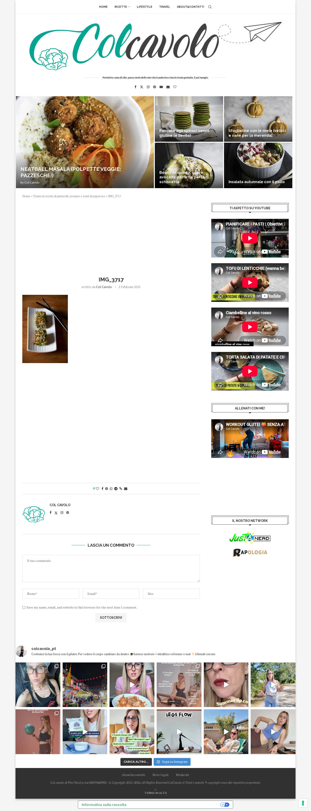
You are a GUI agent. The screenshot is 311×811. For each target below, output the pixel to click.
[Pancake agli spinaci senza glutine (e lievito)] (189, 119)
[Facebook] (135, 86)
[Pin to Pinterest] (106, 488)
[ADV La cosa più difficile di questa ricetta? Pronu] (85, 731)
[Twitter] (141, 86)
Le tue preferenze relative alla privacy (175, 804)
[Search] (210, 6)
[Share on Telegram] (115, 488)
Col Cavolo (32, 182)
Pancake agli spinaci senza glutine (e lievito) (184, 133)
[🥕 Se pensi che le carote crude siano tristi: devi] (132, 684)
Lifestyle (144, 6)
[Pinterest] (154, 86)
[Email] (168, 86)
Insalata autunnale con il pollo (257, 182)
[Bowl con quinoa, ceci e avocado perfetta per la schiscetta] (189, 165)
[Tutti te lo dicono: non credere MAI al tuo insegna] (37, 731)
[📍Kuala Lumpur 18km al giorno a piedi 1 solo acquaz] (85, 684)
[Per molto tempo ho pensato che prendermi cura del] (273, 684)
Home (103, 6)
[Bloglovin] (174, 86)
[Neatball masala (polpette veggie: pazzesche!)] (85, 142)
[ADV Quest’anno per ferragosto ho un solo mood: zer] (132, 731)
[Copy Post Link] (120, 488)
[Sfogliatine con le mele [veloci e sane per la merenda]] (258, 119)
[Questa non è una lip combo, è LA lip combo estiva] (226, 684)
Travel (164, 6)
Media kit (182, 775)
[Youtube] (161, 86)
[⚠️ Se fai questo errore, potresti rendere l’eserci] (273, 731)
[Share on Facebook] (102, 488)
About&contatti (190, 6)
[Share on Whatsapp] (111, 488)
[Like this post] (97, 488)
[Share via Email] (125, 488)
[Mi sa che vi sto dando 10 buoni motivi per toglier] (179, 684)
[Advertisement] (111, 236)
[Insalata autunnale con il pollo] (258, 165)
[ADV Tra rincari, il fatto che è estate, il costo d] (226, 731)
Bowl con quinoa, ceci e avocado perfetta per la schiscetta (182, 177)
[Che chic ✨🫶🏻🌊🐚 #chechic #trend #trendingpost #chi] (37, 684)
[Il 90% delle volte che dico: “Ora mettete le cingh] (179, 731)
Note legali (160, 775)
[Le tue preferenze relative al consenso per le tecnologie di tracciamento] (303, 803)
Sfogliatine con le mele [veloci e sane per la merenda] (257, 133)
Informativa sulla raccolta (104, 804)
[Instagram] (148, 86)
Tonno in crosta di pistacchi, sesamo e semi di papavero (69, 196)
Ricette (121, 6)
